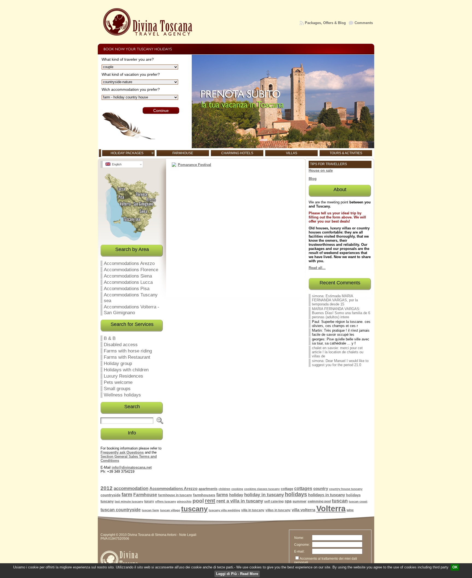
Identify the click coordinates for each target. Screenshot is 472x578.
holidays (296, 494)
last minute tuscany (129, 501)
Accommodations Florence (131, 269)
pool (198, 501)
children (224, 489)
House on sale (321, 170)
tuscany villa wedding (224, 510)
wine (350, 510)
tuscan (340, 501)
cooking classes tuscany (262, 489)
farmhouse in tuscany (175, 495)
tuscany (194, 509)
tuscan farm (150, 510)
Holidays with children (126, 369)
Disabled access (121, 344)
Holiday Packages (127, 153)
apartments (208, 489)
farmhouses (204, 495)
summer (299, 501)
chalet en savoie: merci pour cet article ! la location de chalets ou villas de (337, 352)
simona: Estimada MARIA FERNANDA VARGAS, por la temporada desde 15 (335, 300)
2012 (107, 488)
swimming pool (319, 501)
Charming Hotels (237, 153)
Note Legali (187, 535)
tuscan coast (358, 501)
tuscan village (170, 510)
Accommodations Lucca (128, 282)
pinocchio (184, 501)
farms (222, 494)
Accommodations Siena (128, 276)
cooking (237, 489)
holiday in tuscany (264, 494)
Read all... (317, 268)
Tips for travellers (328, 164)
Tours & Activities (346, 153)
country (320, 488)
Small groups (117, 388)
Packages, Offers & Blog (325, 23)
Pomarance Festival (194, 165)
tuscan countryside (121, 509)
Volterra (331, 508)
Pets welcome (118, 382)
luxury (149, 501)
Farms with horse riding (128, 351)
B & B (110, 338)
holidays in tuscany (326, 495)
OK (455, 567)
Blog (313, 179)
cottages (303, 488)
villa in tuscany (252, 510)
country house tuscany (345, 489)
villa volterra (303, 509)
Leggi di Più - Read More (237, 574)
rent (210, 501)
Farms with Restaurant (127, 357)
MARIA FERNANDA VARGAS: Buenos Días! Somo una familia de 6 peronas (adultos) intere (341, 313)
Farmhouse (182, 153)
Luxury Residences (123, 376)
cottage (287, 489)
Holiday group (118, 363)
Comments (364, 23)
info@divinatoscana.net (132, 467)
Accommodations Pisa (126, 288)
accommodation (131, 488)
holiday (236, 494)
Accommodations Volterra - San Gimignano (131, 309)
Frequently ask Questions (122, 452)
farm (127, 494)
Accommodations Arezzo (129, 263)
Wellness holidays (122, 395)
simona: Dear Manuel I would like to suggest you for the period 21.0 (340, 363)
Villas (291, 153)
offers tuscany (165, 501)
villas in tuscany (278, 510)
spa (288, 501)
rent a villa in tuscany (239, 501)
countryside (110, 495)
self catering (274, 501)
